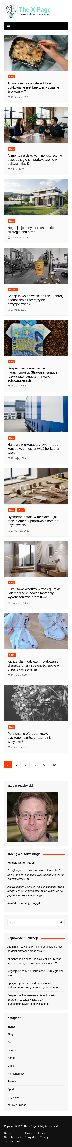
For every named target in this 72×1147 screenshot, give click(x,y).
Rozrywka (13, 1081)
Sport (11, 655)
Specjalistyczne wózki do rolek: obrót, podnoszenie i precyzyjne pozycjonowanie (35, 300)
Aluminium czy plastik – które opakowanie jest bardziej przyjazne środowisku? (33, 87)
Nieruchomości (16, 1073)
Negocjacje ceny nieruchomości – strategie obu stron (35, 973)
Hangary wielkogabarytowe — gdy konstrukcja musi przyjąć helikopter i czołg (34, 448)
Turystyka (13, 1097)
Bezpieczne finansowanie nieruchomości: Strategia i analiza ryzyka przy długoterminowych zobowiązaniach (32, 999)
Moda (10, 1065)
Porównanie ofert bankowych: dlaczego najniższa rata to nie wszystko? (30, 738)
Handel (11, 1057)
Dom (20, 510)
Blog (11, 76)
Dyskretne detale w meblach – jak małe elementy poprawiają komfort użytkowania (33, 521)
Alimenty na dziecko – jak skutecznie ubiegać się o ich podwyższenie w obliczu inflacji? (35, 159)
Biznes (12, 289)
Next (54, 764)
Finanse (12, 1050)
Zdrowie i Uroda (16, 1105)
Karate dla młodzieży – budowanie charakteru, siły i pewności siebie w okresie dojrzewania (33, 665)
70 (44, 764)
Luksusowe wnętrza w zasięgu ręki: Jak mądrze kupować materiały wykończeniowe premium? (34, 593)
